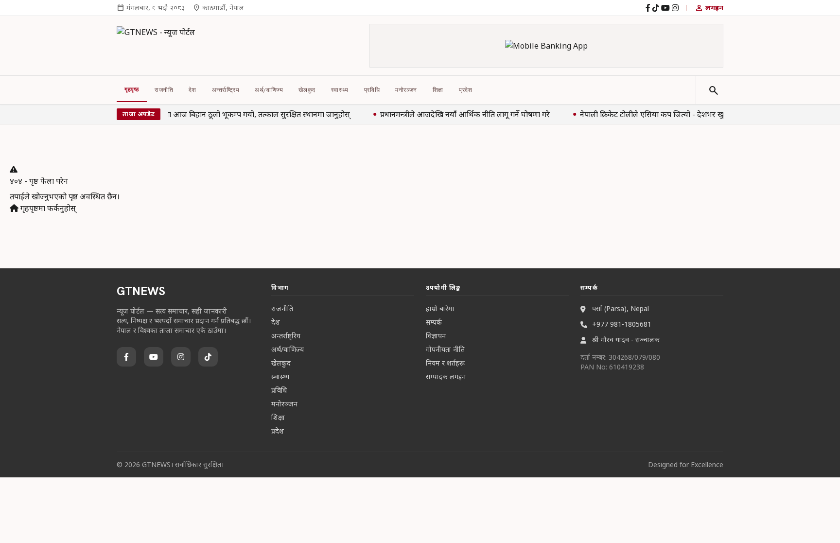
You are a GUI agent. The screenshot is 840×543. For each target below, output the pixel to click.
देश (192, 90)
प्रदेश (465, 90)
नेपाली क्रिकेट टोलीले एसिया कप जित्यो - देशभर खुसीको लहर (666, 114)
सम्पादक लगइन (446, 376)
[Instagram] (675, 7)
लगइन (709, 8)
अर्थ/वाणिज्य (269, 90)
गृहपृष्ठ (131, 89)
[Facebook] (648, 7)
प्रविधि (372, 90)
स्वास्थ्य (340, 90)
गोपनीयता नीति (445, 349)
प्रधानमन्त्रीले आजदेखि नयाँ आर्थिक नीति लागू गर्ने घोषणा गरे (464, 114)
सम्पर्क (434, 322)
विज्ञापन (436, 335)
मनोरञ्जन (406, 90)
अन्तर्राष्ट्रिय (226, 90)
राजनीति (164, 90)
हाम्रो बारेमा (440, 308)
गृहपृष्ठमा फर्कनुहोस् (47, 208)
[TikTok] (655, 7)
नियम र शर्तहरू (445, 363)
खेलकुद (306, 90)
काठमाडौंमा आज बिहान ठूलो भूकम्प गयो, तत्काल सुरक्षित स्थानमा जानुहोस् (243, 114)
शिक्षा (438, 90)
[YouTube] (665, 7)
